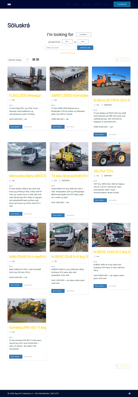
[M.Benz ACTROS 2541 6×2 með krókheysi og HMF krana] (111, 81)
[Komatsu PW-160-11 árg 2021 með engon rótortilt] (27, 310)
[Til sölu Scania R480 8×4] (69, 156)
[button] (83, 34)
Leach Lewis (86, 4)
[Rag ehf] (9, 4)
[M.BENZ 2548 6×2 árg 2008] (69, 237)
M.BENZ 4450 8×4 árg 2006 (115, 251)
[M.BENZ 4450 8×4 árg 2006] (111, 235)
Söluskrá (76, 4)
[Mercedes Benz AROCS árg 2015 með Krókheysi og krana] (27, 156)
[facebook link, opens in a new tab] (129, 393)
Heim (68, 4)
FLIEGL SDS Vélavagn (25, 95)
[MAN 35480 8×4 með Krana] (27, 237)
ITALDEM (97, 4)
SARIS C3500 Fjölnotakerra (72, 95)
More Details (15, 127)
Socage (106, 4)
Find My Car (85, 48)
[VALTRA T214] (111, 154)
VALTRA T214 (103, 171)
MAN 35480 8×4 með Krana (30, 256)
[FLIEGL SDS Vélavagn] (27, 79)
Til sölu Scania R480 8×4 (70, 175)
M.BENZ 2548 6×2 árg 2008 (72, 256)
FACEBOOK (122, 4)
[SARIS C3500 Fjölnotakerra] (69, 79)
